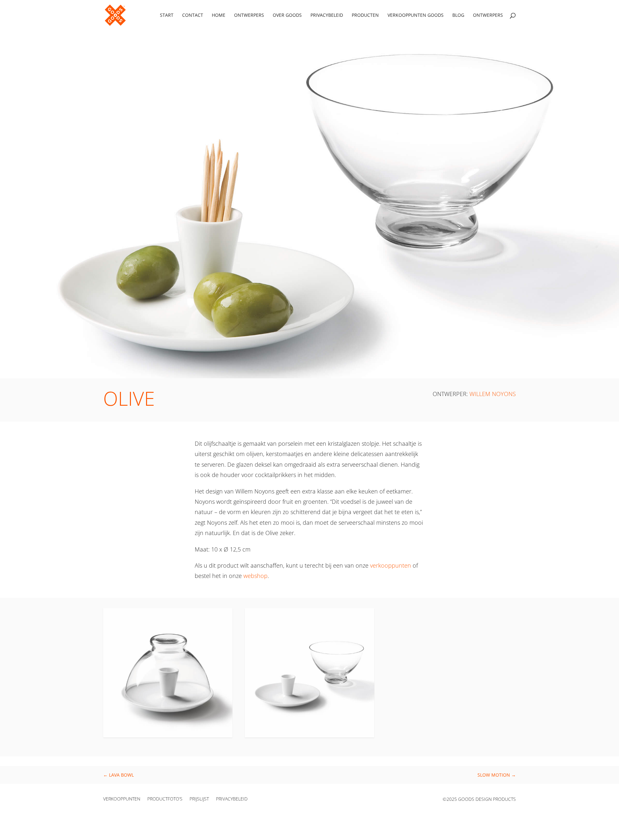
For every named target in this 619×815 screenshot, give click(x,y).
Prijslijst (199, 799)
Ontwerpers (249, 15)
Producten (365, 15)
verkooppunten (390, 565)
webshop (255, 576)
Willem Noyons (492, 394)
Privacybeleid (326, 15)
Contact (192, 15)
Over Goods (287, 15)
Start (166, 15)
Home (218, 15)
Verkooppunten (121, 799)
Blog (458, 15)
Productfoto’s (164, 799)
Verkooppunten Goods (416, 15)
